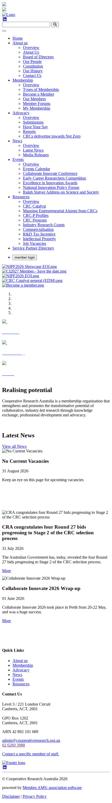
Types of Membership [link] (41, 89)
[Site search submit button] (55, 24)
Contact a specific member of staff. (30, 754)
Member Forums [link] (36, 103)
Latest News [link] (33, 150)
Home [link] (18, 38)
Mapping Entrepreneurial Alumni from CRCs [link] (60, 211)
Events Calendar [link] (36, 169)
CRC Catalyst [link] (34, 206)
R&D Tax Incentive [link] (39, 234)
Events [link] (18, 159)
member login (25, 257)
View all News (14, 446)
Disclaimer (11, 796)
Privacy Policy (35, 796)
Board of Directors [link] (38, 57)
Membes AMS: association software (52, 787)
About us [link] (20, 43)
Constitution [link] (33, 66)
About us (20, 660)
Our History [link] (33, 71)
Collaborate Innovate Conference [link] (50, 173)
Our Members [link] (34, 99)
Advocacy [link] (21, 113)
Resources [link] (21, 197)
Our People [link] (32, 61)
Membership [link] (23, 80)
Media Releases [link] (36, 155)
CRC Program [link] (35, 220)
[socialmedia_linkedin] (4, 19)
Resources (21, 684)
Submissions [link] (33, 122)
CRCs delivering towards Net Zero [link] (51, 136)
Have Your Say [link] (35, 127)
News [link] (17, 141)
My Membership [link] (36, 108)
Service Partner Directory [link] (33, 248)
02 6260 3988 (13, 745)
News (17, 674)
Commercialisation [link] (38, 229)
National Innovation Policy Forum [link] (51, 187)
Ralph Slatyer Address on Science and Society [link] (61, 192)
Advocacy (21, 670)
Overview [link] (31, 47)
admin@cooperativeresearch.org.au (31, 740)
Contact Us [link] (32, 75)
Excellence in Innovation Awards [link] (50, 183)
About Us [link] (31, 52)
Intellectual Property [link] (39, 239)
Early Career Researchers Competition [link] (54, 178)
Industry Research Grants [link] (44, 225)
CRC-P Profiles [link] (35, 215)
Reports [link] (29, 131)
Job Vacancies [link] (34, 243)
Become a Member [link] (38, 94)
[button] (6, 571)
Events (18, 679)
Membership (23, 665)
